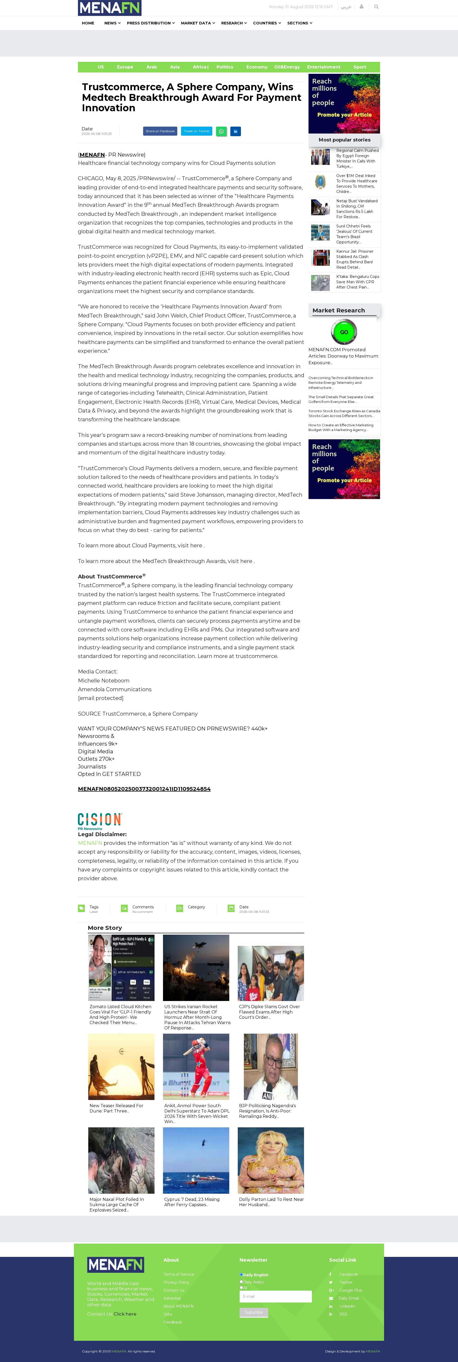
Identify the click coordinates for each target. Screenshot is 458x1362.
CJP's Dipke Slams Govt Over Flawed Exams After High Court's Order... (269, 1012)
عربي (346, 7)
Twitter (345, 1282)
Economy (257, 67)
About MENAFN (179, 1306)
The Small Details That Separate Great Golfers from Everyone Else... (341, 399)
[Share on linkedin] (235, 131)
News (110, 23)
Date (87, 128)
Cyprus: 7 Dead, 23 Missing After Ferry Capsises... (192, 1202)
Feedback (173, 1322)
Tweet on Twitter (197, 131)
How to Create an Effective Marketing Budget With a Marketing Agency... (341, 427)
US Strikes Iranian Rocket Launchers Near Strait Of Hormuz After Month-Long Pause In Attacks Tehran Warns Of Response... (197, 1017)
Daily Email (348, 1298)
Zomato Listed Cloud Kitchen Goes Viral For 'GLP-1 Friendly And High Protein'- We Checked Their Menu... (120, 1014)
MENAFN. (119, 1351)
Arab (152, 67)
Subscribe (254, 1312)
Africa (199, 67)
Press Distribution (149, 23)
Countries (265, 23)
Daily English (255, 1275)
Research (232, 23)
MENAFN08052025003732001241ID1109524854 (144, 789)
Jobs (168, 1314)
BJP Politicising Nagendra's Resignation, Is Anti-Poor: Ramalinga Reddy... (267, 1111)
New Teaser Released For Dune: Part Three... (116, 1108)
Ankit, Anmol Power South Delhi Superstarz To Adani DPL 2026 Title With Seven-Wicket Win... (197, 1113)
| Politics (223, 67)
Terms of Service (179, 1274)
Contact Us (174, 1290)
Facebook (348, 1274)
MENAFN (92, 155)
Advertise (172, 1298)
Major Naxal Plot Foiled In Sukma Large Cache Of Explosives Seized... (117, 1205)
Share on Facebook (160, 131)
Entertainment (316, 67)
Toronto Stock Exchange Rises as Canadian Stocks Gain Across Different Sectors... (345, 413)
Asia (175, 67)
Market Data (196, 23)
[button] (361, 7)
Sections (297, 23)
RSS (342, 1314)
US (94, 67)
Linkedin (346, 1306)
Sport (356, 67)
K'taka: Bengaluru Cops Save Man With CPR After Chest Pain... (357, 282)
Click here (125, 1314)
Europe (125, 67)
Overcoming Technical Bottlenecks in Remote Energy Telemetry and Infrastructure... (341, 383)
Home (88, 23)
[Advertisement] (231, 43)
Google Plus (350, 1290)
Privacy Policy (176, 1282)
